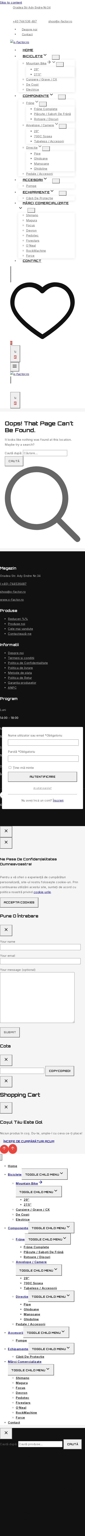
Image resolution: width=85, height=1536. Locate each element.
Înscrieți (58, 800)
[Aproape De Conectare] (6, 1081)
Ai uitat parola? (42, 788)
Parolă (21, 752)
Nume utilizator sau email (35, 735)
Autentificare (43, 776)
